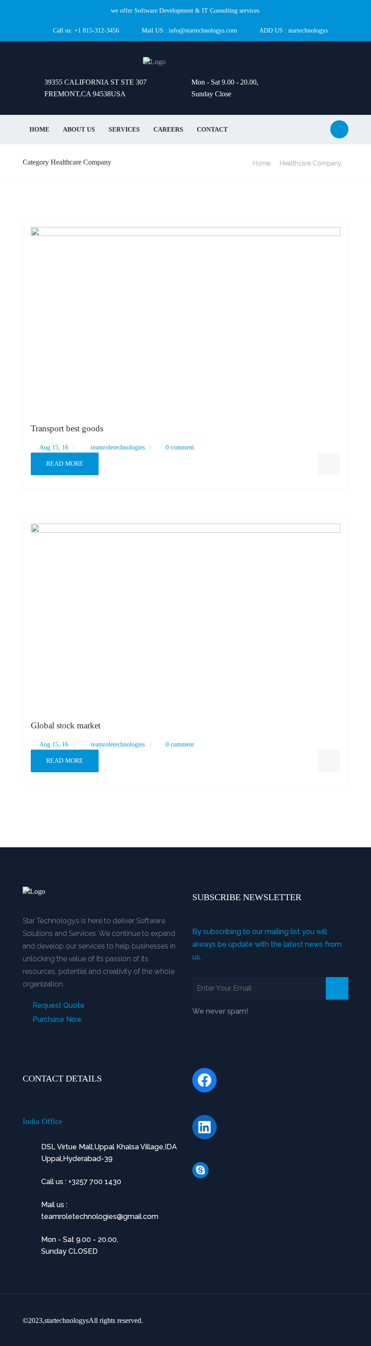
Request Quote (58, 1005)
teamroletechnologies (117, 447)
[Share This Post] (329, 464)
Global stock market (65, 725)
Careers (168, 129)
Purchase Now (56, 1019)
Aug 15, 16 (53, 447)
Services (124, 129)
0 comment (180, 447)
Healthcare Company (311, 163)
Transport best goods (67, 428)
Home (39, 129)
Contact (212, 129)
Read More (64, 463)
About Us (79, 129)
